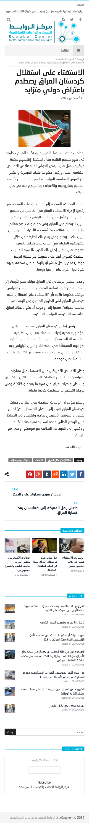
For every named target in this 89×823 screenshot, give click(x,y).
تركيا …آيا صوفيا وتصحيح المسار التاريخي (61, 622)
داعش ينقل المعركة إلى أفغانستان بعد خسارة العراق (48, 508)
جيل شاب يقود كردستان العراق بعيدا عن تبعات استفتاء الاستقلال (45, 564)
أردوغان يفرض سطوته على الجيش (37, 492)
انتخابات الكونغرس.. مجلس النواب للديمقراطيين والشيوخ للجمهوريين (17, 564)
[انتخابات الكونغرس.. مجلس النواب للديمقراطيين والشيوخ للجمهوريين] (17, 545)
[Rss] (63, 20)
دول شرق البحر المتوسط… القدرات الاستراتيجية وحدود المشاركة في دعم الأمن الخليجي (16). (53, 675)
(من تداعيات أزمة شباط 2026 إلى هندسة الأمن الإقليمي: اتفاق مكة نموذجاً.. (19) (56, 637)
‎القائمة (65, 50)
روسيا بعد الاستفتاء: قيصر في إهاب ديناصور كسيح (73, 562)
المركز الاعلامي (66, 58)
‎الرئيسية (80, 58)
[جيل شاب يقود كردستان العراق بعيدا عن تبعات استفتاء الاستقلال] (45, 545)
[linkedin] (64, 474)
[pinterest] (30, 474)
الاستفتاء (39, 459)
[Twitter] (72, 20)
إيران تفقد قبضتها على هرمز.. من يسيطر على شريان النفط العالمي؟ (44, 11)
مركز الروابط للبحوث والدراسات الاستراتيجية (36, 817)
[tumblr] (47, 474)
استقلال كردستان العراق (59, 459)
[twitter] (72, 474)
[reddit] (55, 474)
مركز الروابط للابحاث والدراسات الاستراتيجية (44, 787)
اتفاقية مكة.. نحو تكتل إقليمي (66, 705)
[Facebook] (80, 20)
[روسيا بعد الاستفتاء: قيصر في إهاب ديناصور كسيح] (71, 545)
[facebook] (80, 474)
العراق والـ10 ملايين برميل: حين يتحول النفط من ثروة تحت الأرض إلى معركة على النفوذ (54, 608)
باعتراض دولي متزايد (20, 459)
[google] (38, 474)
